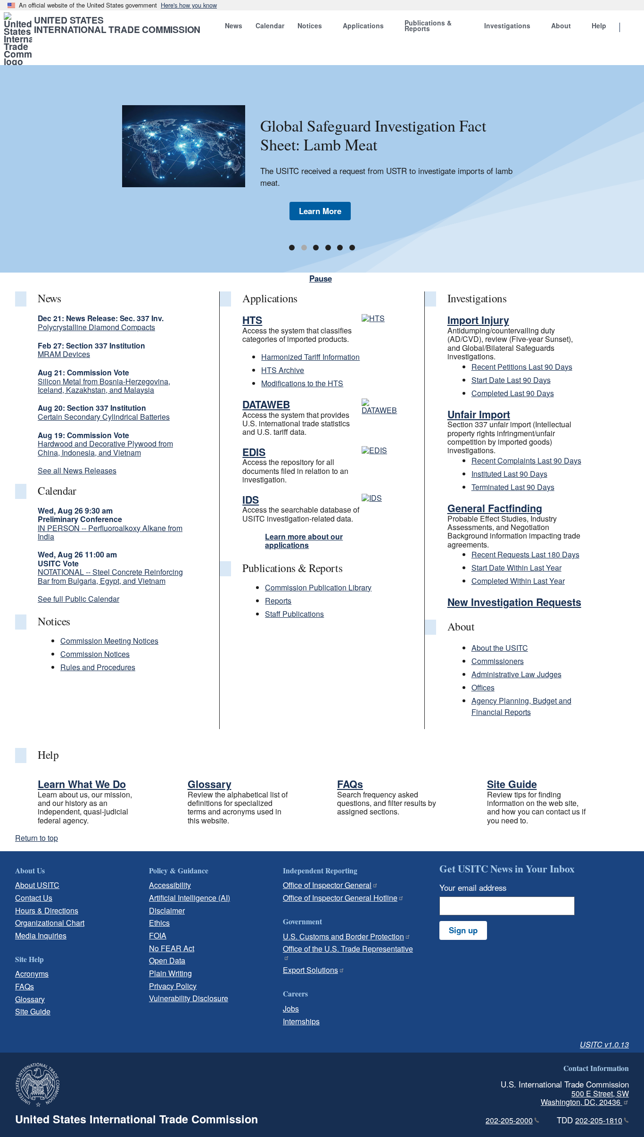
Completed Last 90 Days (512, 393)
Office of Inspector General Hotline (340, 897)
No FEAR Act (171, 948)
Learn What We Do (82, 784)
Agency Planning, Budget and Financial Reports (521, 706)
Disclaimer (167, 910)
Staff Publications (294, 613)
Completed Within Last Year (518, 580)
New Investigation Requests (514, 602)
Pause (320, 278)
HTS (252, 320)
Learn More (320, 210)
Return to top (36, 837)
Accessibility (170, 885)
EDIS (253, 452)
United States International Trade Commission (117, 24)
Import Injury (478, 320)
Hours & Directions (46, 910)
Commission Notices (95, 653)
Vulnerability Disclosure (188, 998)
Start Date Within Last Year (516, 567)
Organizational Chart (49, 922)
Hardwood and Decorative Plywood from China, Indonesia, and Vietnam (105, 447)
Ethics (159, 922)
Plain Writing (170, 973)
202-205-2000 (509, 1120)
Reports (278, 600)
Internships (301, 1021)
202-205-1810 (598, 1120)
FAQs (350, 784)
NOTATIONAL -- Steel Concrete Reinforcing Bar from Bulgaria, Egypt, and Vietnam (110, 576)
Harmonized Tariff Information (310, 356)
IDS (250, 499)
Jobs (291, 1008)
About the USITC (499, 647)
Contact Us (33, 897)
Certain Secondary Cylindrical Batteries (104, 416)
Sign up (463, 930)
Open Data (167, 960)
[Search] (631, 28)
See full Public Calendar (78, 598)
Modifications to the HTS (302, 383)
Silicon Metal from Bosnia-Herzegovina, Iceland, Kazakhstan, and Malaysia (104, 385)
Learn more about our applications (304, 540)
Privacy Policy (173, 985)
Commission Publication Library (318, 587)
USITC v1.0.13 (604, 1044)
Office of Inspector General (327, 885)
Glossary (209, 784)
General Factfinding (494, 508)
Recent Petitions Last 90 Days (521, 366)
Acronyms (32, 973)
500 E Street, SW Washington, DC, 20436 (585, 1098)
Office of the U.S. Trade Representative (348, 948)
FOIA (157, 935)
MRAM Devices (64, 354)
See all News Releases (77, 470)
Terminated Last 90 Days (512, 486)
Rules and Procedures (97, 667)
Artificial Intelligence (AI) (189, 897)
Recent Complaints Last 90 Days (526, 460)
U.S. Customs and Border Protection (343, 936)
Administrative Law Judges (516, 674)
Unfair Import (478, 414)
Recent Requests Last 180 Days (525, 554)
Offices (483, 687)
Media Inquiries (40, 935)
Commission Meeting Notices (109, 640)
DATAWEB (266, 404)
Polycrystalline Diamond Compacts (96, 327)
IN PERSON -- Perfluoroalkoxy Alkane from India (110, 532)
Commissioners (497, 661)
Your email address (472, 887)
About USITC (37, 885)
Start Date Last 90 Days (511, 379)
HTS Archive (282, 370)
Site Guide (512, 784)
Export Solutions (310, 969)
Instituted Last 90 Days (509, 473)
